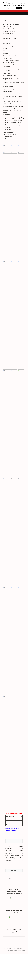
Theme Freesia (13, 950)
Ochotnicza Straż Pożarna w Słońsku (12, 948)
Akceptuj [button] (19, 8)
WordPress (22, 950)
